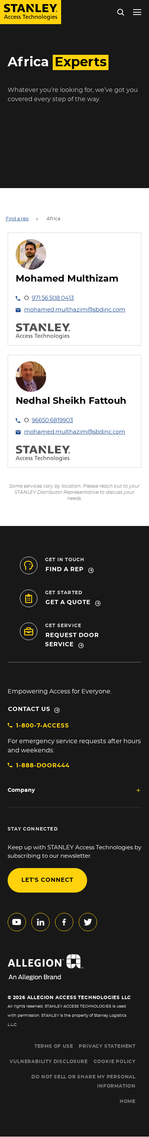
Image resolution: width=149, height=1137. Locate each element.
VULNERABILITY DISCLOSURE (48, 1061)
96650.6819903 (52, 420)
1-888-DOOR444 (43, 765)
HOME (128, 1101)
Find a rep (17, 218)
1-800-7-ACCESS (42, 726)
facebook (64, 922)
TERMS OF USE (53, 1046)
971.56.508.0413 (53, 298)
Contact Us (29, 709)
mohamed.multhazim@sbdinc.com (74, 310)
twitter (88, 922)
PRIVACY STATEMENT (107, 1046)
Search (137, 60)
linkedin (40, 922)
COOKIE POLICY (115, 1061)
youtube (17, 922)
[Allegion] (74, 967)
